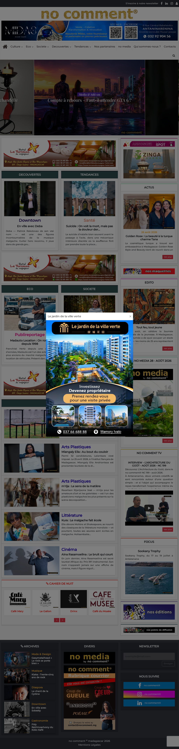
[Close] (130, 316)
